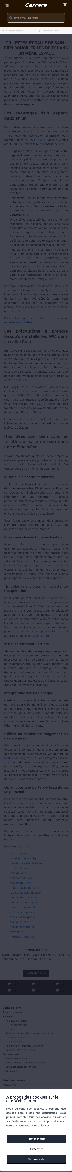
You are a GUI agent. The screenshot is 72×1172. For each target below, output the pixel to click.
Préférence (36, 1149)
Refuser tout (37, 1139)
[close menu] (65, 5)
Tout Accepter (36, 1159)
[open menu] (7, 5)
